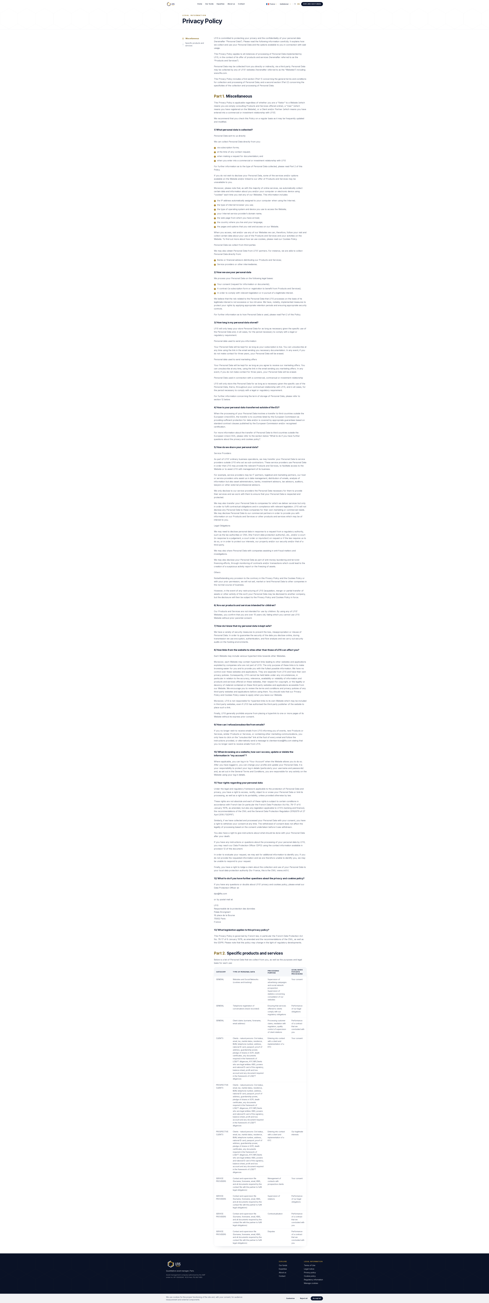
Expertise (221, 4)
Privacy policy (310, 1272)
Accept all (317, 1298)
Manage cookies (311, 1283)
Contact (241, 4)
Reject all (304, 1298)
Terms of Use (309, 1265)
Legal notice (309, 1269)
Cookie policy (310, 1276)
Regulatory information (313, 1280)
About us (231, 4)
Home (199, 4)
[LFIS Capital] (171, 4)
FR (295, 4)
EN (298, 4)
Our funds (209, 4)
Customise (290, 1298)
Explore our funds (312, 4)
